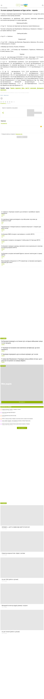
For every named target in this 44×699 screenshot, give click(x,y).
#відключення (6, 95)
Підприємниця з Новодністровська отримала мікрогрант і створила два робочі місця (21, 227)
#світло (1, 95)
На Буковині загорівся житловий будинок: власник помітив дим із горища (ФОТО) (21, 254)
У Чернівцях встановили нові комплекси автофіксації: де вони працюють (20, 348)
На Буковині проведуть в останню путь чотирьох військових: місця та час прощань (22, 342)
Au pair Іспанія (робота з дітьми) (11, 631)
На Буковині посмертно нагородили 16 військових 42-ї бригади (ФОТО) (20, 240)
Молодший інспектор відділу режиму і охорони (15, 605)
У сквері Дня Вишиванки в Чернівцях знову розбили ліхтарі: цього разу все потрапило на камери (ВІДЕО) (21, 360)
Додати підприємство (22, 427)
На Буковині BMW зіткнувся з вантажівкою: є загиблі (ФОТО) (17, 234)
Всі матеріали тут (22, 402)
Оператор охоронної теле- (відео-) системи (13, 553)
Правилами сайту (19, 134)
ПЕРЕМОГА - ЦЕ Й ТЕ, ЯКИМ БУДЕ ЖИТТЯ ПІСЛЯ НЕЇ (16, 527)
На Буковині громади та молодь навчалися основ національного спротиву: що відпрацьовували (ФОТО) (22, 246)
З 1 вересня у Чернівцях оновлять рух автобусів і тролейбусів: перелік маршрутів (20, 212)
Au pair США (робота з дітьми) (10, 579)
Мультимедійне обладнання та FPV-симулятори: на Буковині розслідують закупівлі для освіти (21, 261)
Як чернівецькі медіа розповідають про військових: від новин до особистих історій (19, 220)
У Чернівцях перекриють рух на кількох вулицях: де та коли (19, 354)
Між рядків (6, 384)
